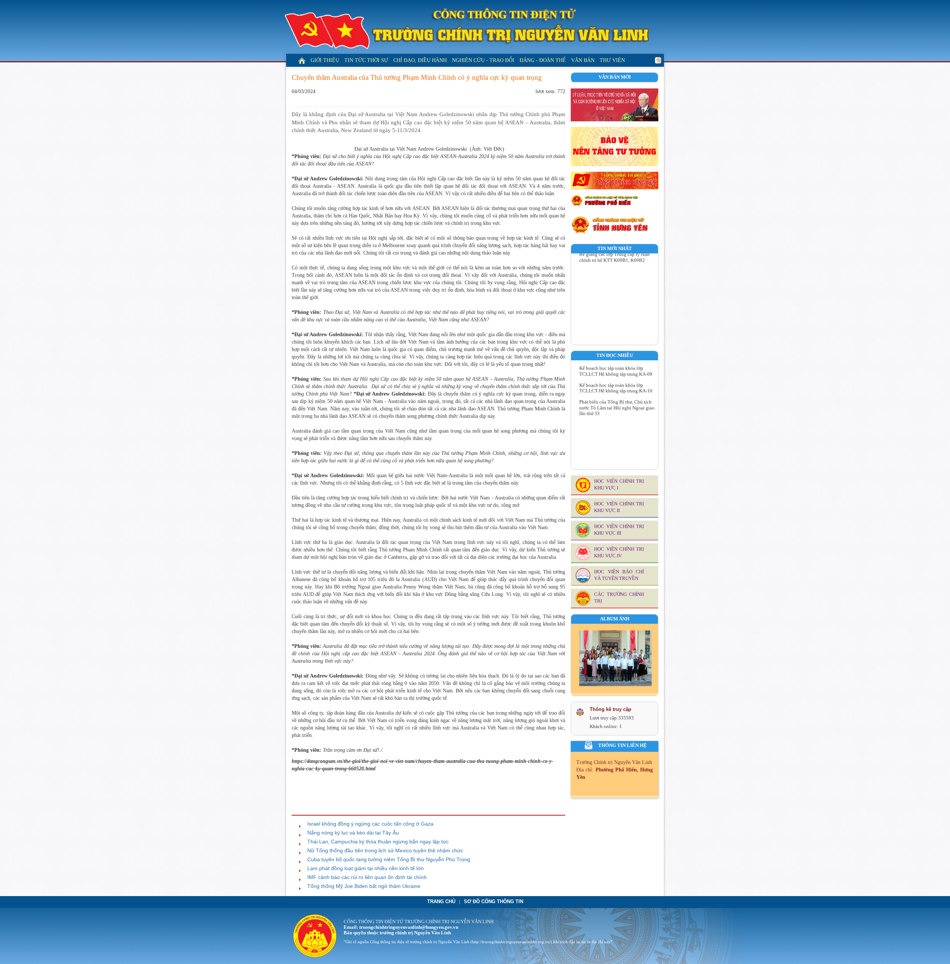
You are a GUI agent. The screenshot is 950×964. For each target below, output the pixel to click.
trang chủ (441, 901)
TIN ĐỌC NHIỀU (614, 355)
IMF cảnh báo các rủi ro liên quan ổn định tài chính (367, 877)
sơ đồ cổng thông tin (493, 901)
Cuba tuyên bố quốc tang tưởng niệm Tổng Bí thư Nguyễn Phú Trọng (388, 859)
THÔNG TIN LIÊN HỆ (622, 745)
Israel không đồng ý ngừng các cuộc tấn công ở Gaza (370, 824)
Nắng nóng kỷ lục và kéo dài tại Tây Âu (353, 833)
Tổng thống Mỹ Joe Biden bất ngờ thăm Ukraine (363, 886)
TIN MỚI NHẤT (614, 248)
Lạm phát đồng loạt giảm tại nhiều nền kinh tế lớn (365, 868)
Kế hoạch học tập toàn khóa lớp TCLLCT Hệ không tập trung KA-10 (615, 375)
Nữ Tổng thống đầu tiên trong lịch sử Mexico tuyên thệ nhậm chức (385, 850)
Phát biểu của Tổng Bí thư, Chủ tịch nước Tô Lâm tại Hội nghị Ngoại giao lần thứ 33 (617, 395)
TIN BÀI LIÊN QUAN (321, 808)
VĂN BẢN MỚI (615, 77)
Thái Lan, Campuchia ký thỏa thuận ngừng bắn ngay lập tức (378, 842)
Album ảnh (614, 619)
